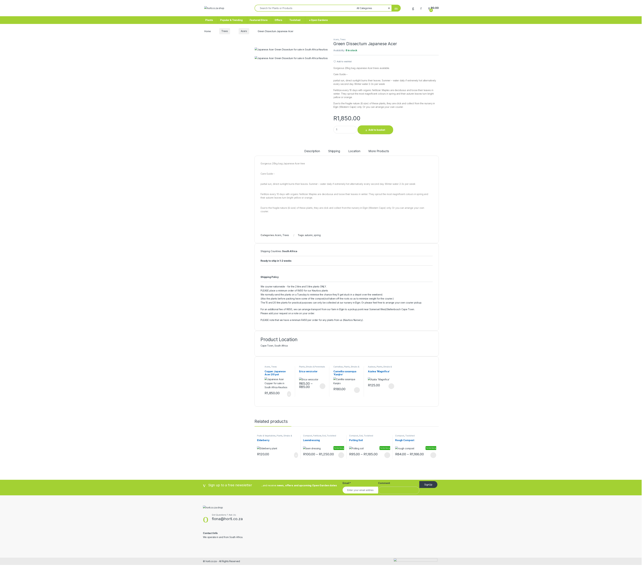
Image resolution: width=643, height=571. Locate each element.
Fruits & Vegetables (266, 435)
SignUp (428, 484)
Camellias (338, 366)
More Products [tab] (378, 151)
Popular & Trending (231, 20)
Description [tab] (312, 151)
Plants (209, 20)
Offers (278, 20)
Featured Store (258, 20)
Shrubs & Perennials (315, 366)
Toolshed (294, 20)
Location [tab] (354, 151)
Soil (324, 435)
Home (207, 31)
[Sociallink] (204, 544)
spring (317, 235)
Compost (307, 435)
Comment (384, 483)
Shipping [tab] (334, 151)
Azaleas (372, 366)
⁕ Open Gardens (318, 20)
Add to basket (376, 129)
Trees (224, 31)
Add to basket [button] (287, 394)
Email (347, 483)
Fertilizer (317, 435)
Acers (244, 31)
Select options (321, 386)
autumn (309, 235)
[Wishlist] (413, 8)
